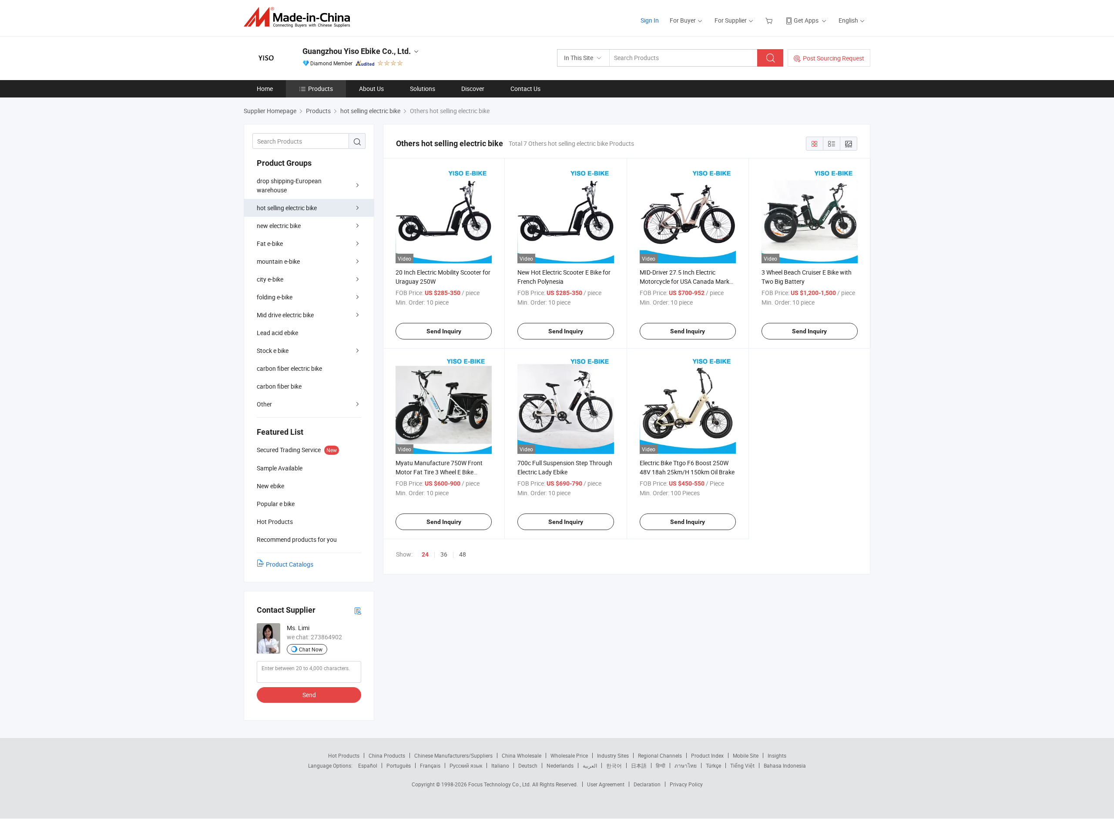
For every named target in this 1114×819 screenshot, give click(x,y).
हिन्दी (660, 765)
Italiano (500, 765)
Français (430, 765)
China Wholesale (521, 755)
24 (425, 554)
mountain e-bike (278, 261)
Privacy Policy (686, 784)
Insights (777, 755)
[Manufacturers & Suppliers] (300, 17)
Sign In (650, 20)
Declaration (647, 784)
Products (320, 88)
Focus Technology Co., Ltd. (500, 784)
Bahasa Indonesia (785, 765)
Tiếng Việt (742, 765)
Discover (472, 88)
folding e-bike (274, 297)
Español (367, 765)
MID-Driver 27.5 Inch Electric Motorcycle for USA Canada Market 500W (687, 281)
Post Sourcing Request (833, 58)
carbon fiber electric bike (289, 368)
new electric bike (279, 226)
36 (443, 554)
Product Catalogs (289, 564)
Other (264, 404)
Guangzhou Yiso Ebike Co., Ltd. (356, 51)
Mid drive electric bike (285, 315)
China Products (387, 755)
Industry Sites (613, 755)
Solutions (422, 88)
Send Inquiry (443, 331)
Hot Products (343, 755)
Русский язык (466, 765)
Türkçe (713, 765)
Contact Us (525, 88)
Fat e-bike (270, 243)
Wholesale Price (569, 755)
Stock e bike (273, 350)
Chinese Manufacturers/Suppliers (453, 755)
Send (309, 695)
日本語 (639, 765)
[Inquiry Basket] (770, 20)
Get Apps (806, 20)
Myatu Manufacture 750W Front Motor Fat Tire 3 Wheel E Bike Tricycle (439, 472)
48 (462, 554)
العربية (590, 765)
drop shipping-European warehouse (289, 185)
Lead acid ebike (277, 333)
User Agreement (605, 784)
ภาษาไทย (685, 765)
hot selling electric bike (287, 208)
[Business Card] (357, 610)
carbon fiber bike (279, 386)
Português (398, 765)
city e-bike (270, 279)
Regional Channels (660, 755)
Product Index (707, 755)
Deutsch (527, 765)
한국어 (614, 765)
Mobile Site (745, 755)
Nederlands (560, 765)
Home (265, 88)
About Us (371, 88)
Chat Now (310, 649)
